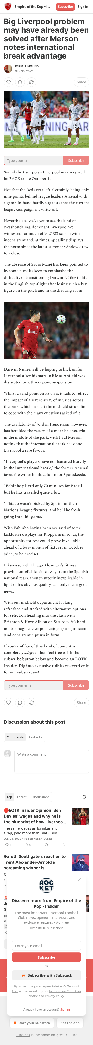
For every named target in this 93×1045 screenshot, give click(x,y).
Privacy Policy (54, 996)
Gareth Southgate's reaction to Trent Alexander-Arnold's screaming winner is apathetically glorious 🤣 (35, 862)
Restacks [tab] (35, 737)
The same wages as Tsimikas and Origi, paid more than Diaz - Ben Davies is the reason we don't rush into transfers (32, 830)
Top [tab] (9, 797)
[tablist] (24, 737)
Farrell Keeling (27, 66)
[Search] (84, 797)
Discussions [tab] (40, 797)
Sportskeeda (74, 475)
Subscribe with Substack (50, 975)
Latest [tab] (22, 797)
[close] (79, 879)
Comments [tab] (15, 737)
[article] (46, 828)
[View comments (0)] (20, 82)
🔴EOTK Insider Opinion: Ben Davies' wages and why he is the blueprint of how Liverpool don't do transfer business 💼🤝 (34, 816)
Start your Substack (34, 1023)
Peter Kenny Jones (38, 838)
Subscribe (65, 7)
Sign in (83, 7)
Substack (23, 1035)
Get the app (70, 1023)
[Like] (8, 82)
